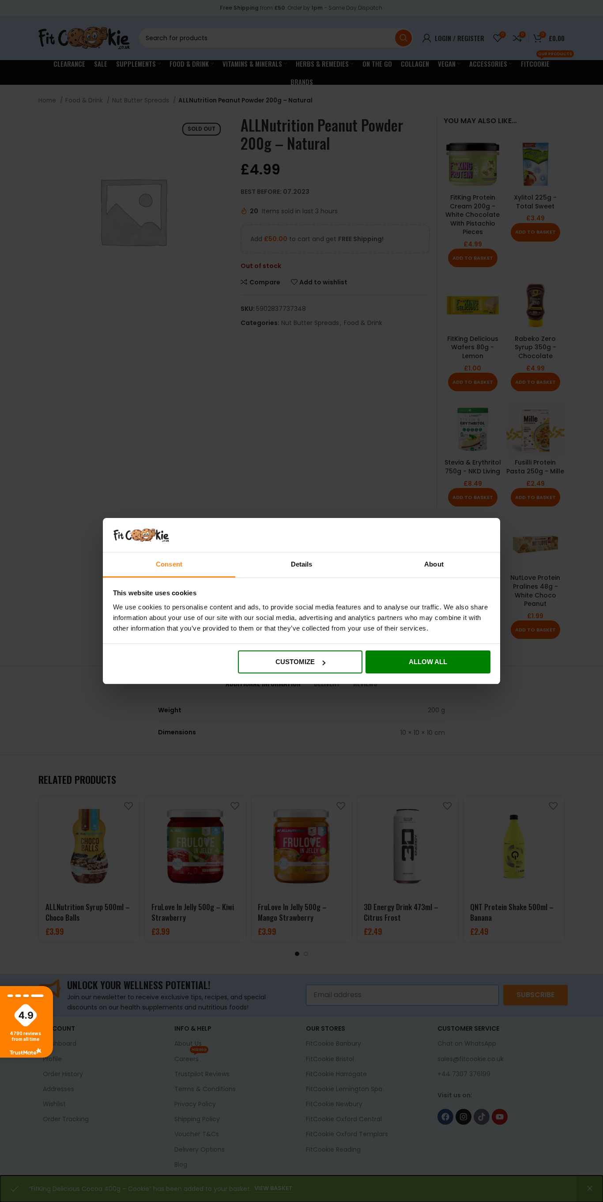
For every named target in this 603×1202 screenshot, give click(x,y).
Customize (295, 661)
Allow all (428, 661)
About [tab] (434, 564)
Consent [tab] (169, 564)
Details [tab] (302, 564)
